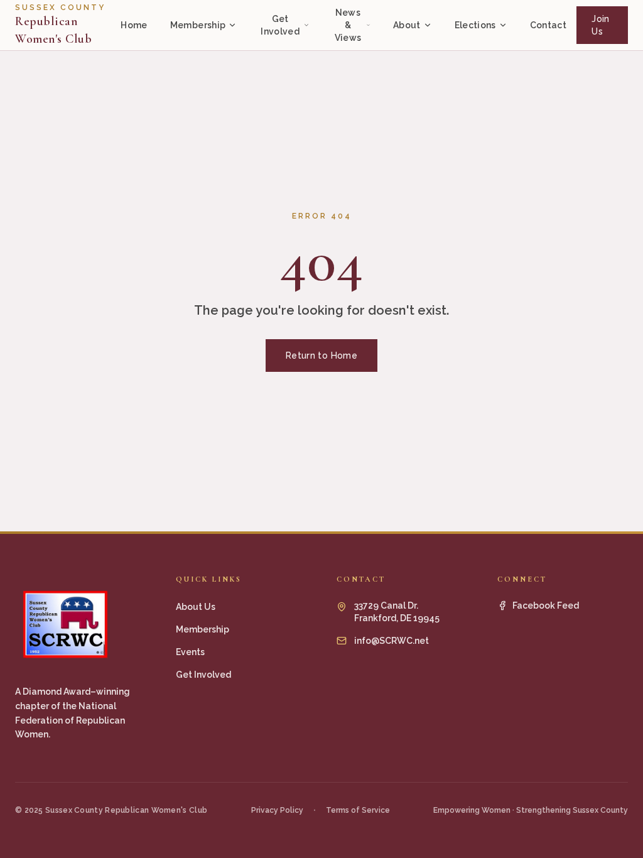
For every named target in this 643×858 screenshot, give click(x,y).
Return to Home (321, 355)
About (407, 25)
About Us (195, 607)
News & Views (348, 25)
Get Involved (280, 25)
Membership (198, 25)
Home (134, 25)
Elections (475, 25)
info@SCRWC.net (391, 641)
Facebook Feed (545, 605)
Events (190, 652)
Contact (548, 25)
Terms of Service (358, 810)
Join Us (600, 25)
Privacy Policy (277, 810)
